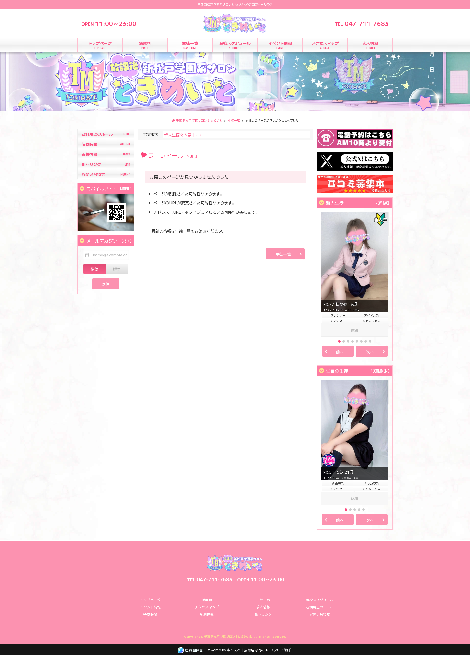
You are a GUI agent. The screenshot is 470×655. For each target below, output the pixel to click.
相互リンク (263, 614)
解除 (117, 269)
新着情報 (207, 614)
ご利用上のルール (319, 606)
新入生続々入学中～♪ (182, 135)
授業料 (207, 599)
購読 (94, 269)
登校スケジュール (319, 599)
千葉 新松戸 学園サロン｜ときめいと (228, 636)
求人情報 (263, 606)
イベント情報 (150, 606)
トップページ (150, 599)
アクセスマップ (207, 606)
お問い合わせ (319, 614)
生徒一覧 (283, 254)
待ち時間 (150, 614)
